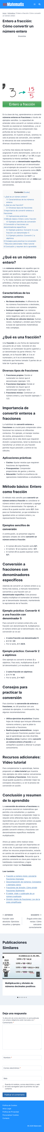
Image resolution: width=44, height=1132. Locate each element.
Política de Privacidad (11, 1112)
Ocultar (26, 192)
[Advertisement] (22, 60)
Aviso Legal (7, 1109)
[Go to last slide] (6, 974)
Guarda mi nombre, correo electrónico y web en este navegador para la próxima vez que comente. (22, 1086)
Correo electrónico (12, 1068)
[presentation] (22, 966)
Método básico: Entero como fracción (20, 219)
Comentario (8, 1022)
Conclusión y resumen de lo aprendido (20, 246)
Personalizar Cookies (11, 1115)
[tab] (17, 997)
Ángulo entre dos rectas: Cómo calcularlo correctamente (34, 921)
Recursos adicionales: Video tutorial (19, 244)
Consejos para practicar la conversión (20, 241)
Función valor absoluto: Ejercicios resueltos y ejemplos (11, 920)
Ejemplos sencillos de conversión (21, 222)
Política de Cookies (10, 1105)
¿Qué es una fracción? (13, 205)
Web (5, 1078)
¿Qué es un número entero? (15, 197)
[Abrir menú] (35, 4)
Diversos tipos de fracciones (19, 208)
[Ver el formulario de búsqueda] (39, 4)
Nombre (8, 1058)
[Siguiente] (38, 974)
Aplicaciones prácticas (16, 216)
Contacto (6, 1118)
